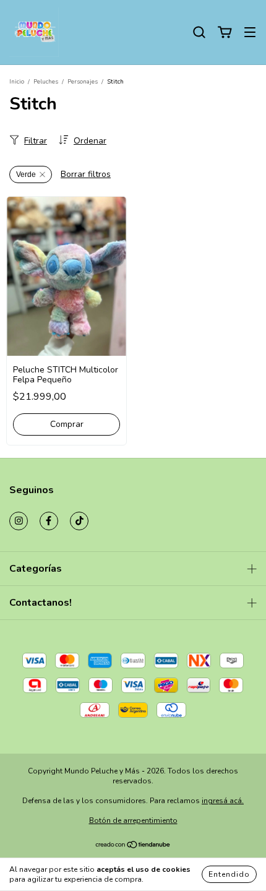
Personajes (82, 81)
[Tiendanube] (133, 846)
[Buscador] (199, 32)
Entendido (229, 874)
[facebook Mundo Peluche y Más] (49, 521)
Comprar (67, 424)
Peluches (45, 81)
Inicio (16, 81)
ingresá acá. (223, 801)
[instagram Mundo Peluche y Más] (18, 521)
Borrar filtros (86, 174)
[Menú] (250, 32)
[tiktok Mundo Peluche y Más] (79, 521)
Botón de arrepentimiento (133, 820)
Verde (26, 174)
